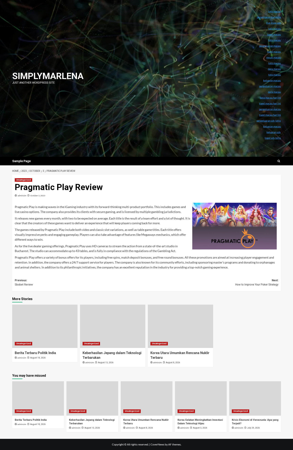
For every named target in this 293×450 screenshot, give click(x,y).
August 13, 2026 (105, 362)
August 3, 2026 (200, 428)
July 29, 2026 (253, 428)
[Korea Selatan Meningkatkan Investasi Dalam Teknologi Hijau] (201, 398)
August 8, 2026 (173, 362)
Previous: (24, 282)
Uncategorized (23, 180)
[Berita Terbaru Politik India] (44, 326)
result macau (273, 57)
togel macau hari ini (270, 114)
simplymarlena (48, 76)
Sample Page (21, 161)
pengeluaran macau (270, 86)
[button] (279, 161)
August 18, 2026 (38, 358)
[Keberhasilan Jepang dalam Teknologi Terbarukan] (112, 326)
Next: (256, 282)
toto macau (274, 74)
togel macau (274, 51)
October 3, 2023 (37, 195)
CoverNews (157, 444)
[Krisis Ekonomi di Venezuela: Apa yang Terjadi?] (255, 398)
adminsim (22, 195)
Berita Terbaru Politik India (35, 353)
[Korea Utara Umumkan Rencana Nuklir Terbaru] (180, 326)
